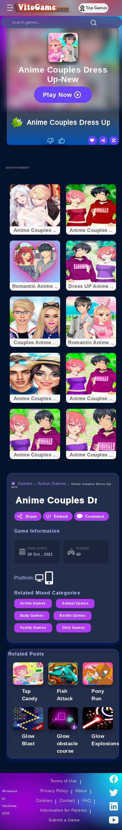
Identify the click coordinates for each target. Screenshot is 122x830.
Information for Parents (63, 810)
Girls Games (73, 628)
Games (25, 483)
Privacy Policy (54, 790)
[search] (61, 22)
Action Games (52, 483)
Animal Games (75, 603)
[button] (93, 22)
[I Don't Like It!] (48, 140)
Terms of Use (63, 780)
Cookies (44, 800)
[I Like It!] (59, 140)
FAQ (86, 800)
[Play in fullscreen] (113, 140)
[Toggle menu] (9, 8)
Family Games (33, 628)
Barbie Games (73, 615)
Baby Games (32, 615)
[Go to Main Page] (41, 8)
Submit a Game (64, 820)
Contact (67, 800)
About (81, 790)
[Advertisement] (64, 155)
